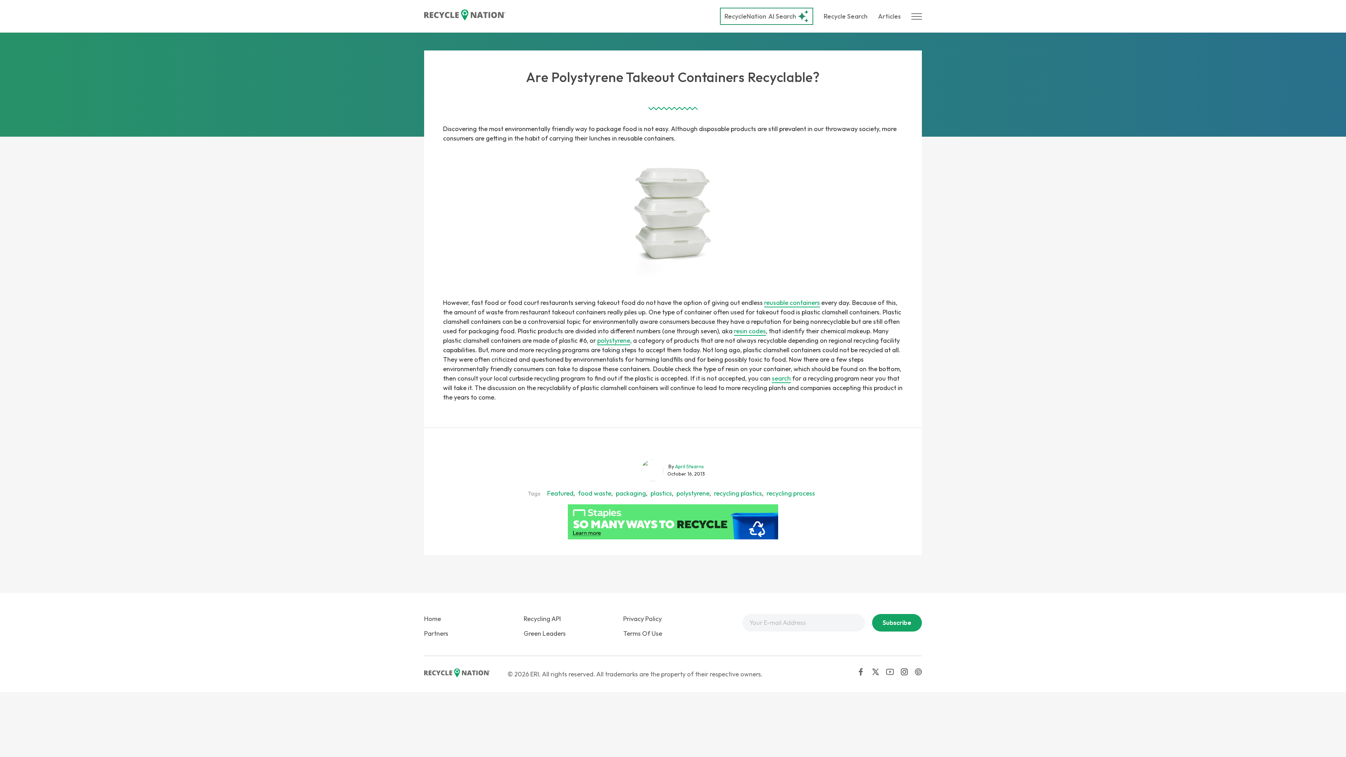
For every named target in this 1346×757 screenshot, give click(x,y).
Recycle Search (846, 16)
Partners (436, 633)
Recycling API (542, 619)
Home (432, 619)
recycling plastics (738, 493)
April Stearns (689, 466)
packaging (631, 493)
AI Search (760, 16)
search (781, 378)
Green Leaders (545, 633)
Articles (889, 16)
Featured (560, 493)
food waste (594, 493)
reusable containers (792, 303)
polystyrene (613, 340)
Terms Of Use (642, 633)
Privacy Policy (642, 619)
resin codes (750, 331)
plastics (661, 493)
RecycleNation (745, 16)
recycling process (791, 493)
